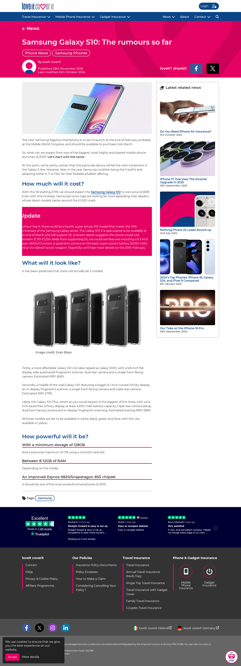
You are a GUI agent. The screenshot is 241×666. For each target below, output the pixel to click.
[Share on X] (213, 68)
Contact (200, 17)
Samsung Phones (71, 53)
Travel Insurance (34, 17)
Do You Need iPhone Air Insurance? (185, 131)
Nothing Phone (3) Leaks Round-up (185, 230)
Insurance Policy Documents (96, 565)
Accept (12, 657)
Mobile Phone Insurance (72, 17)
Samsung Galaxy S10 (106, 192)
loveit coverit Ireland (153, 628)
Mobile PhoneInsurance (186, 585)
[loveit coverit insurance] (38, 6)
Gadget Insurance (113, 17)
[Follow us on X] (39, 627)
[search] (217, 16)
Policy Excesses (87, 572)
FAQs (29, 572)
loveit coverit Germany (199, 628)
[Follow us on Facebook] (26, 627)
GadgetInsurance (209, 584)
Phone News (36, 53)
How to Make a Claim (91, 579)
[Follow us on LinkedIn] (65, 627)
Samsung (45, 498)
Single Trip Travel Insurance (145, 583)
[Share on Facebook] (196, 68)
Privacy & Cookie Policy (42, 579)
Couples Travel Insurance (144, 608)
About (184, 17)
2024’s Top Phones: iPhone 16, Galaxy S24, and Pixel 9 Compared (186, 279)
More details (30, 657)
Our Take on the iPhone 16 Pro (182, 328)
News (167, 17)
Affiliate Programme (40, 585)
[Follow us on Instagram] (52, 627)
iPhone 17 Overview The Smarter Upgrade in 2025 (183, 180)
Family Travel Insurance (142, 601)
